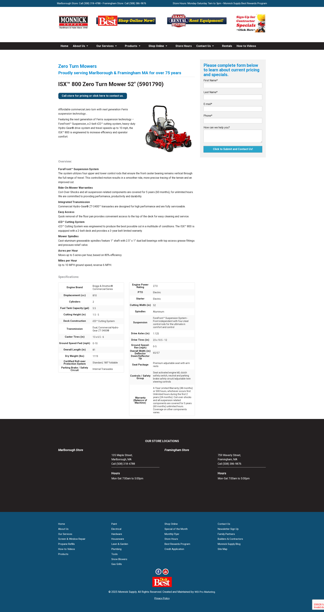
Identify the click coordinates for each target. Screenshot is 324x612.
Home (64, 46)
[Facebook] (158, 574)
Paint (114, 523)
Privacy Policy (162, 598)
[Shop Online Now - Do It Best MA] (126, 27)
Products (131, 46)
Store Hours (184, 46)
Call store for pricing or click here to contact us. (93, 95)
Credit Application (174, 549)
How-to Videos (246, 46)
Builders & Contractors (230, 538)
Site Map (222, 549)
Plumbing (116, 549)
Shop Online (156, 46)
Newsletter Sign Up (228, 529)
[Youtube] (165, 574)
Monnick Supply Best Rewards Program (245, 3)
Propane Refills (66, 544)
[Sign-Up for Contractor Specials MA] (250, 32)
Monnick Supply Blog (229, 544)
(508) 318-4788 (92, 3)
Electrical (116, 529)
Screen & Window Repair (71, 538)
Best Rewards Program (177, 544)
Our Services (105, 46)
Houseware (117, 538)
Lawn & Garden (119, 544)
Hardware (116, 534)
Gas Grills (116, 564)
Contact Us (203, 46)
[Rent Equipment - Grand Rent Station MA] (197, 27)
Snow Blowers (119, 559)
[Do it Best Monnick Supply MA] (162, 586)
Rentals (227, 46)
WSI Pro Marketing (205, 591)
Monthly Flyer (172, 534)
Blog (63, 53)
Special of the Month (176, 529)
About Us (79, 46)
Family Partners (226, 534)
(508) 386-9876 (137, 3)
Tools (114, 554)
